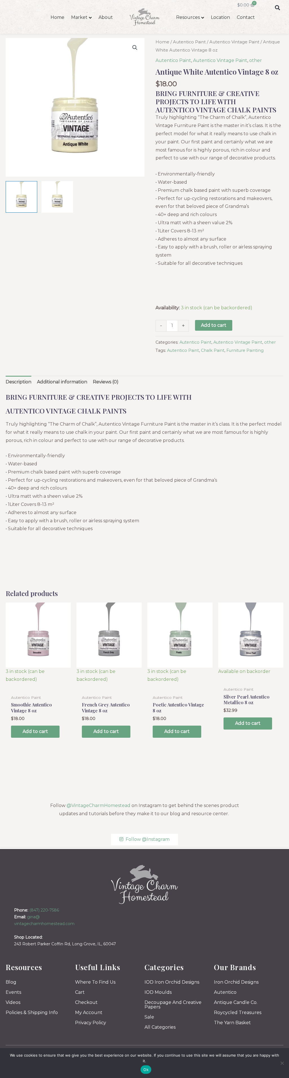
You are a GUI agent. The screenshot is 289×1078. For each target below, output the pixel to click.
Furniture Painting (245, 350)
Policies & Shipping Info (32, 1012)
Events (13, 992)
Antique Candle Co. (235, 1002)
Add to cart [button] (35, 731)
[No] (282, 1063)
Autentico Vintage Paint (234, 42)
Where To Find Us (95, 982)
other (255, 60)
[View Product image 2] (57, 197)
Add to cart (213, 325)
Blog (11, 982)
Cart (80, 992)
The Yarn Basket (232, 1022)
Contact (246, 17)
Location (220, 17)
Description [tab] (18, 381)
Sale (149, 1017)
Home (57, 17)
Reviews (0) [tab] (106, 381)
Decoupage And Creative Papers (173, 1005)
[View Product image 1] (21, 197)
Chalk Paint (212, 350)
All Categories (160, 1027)
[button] (277, 7)
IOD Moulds (158, 992)
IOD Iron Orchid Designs (171, 982)
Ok (145, 1069)
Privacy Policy (90, 1022)
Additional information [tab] (62, 381)
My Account (88, 1012)
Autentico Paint (189, 42)
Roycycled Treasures (237, 1012)
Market (79, 17)
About (105, 17)
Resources (188, 17)
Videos (13, 1002)
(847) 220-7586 (44, 910)
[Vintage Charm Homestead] (144, 884)
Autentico (225, 992)
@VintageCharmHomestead (98, 805)
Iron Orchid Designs (236, 982)
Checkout (86, 1002)
